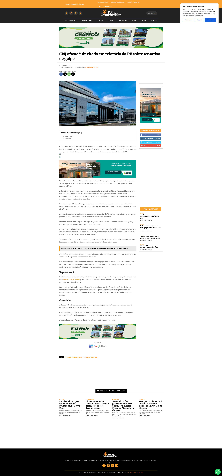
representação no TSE (71, 280)
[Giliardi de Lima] (60, 66)
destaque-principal (91, 357)
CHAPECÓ (141, 399)
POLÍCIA (61, 399)
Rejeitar (199, 20)
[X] (76, 13)
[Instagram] (71, 13)
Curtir (158, 134)
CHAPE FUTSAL (90, 399)
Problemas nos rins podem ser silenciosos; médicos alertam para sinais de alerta (150, 227)
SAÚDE (142, 224)
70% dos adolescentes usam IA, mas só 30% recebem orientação (150, 237)
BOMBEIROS (115, 399)
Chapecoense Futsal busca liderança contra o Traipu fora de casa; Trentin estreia (97, 404)
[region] (199, 13)
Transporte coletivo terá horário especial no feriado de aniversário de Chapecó (150, 404)
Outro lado (68, 138)
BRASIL (142, 213)
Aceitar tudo (210, 20)
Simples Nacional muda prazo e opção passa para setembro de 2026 (149, 216)
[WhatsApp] (69, 74)
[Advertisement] (97, 373)
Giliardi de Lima (66, 65)
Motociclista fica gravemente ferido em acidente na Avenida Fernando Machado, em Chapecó (123, 405)
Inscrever (157, 145)
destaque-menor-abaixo (73, 357)
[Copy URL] (73, 74)
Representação (69, 136)
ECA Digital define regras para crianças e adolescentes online (149, 246)
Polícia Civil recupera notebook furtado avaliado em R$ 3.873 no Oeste (70, 404)
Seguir (158, 138)
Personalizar (188, 20)
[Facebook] (66, 13)
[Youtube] (80, 13)
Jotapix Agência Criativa (135, 472)
